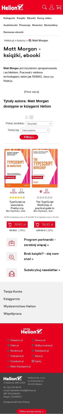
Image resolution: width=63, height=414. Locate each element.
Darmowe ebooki (13, 32)
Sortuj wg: (13, 129)
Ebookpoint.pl (42, 350)
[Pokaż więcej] (31, 92)
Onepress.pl (16, 340)
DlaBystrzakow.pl (43, 345)
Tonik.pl (26, 402)
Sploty (38, 361)
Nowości (37, 25)
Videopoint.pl (17, 356)
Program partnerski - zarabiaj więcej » (40, 242)
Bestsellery (51, 25)
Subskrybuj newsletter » (42, 270)
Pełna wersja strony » (31, 411)
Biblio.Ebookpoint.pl (20, 366)
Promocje (24, 25)
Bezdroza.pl (16, 350)
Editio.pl (14, 345)
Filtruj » (29, 137)
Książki (21, 18)
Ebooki (31, 18)
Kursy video (44, 18)
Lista (26, 117)
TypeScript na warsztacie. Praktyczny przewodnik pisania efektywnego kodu (17, 208)
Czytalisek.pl (17, 361)
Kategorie (9, 18)
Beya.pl (39, 356)
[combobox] (39, 123)
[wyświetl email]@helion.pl (23, 390)
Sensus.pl (40, 340)
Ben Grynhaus (13, 211)
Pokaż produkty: (15, 123)
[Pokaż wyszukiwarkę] (44, 7)
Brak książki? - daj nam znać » (41, 256)
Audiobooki (11, 25)
